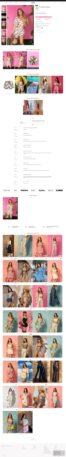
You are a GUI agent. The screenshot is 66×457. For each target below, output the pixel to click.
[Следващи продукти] (64, 85)
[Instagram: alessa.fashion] (3, 447)
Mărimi (37, 12)
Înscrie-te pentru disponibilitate (42, 13)
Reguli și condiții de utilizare (46, 449)
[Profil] (62, 2)
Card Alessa (55, 447)
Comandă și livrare (45, 447)
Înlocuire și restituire (46, 448)
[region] (33, 61)
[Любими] (61, 2)
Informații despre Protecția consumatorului (48, 452)
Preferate (34, 448)
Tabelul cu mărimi (24, 448)
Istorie (55, 448)
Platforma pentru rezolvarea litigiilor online (48, 453)
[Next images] (3, 45)
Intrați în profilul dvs (35, 447)
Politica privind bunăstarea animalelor (47, 451)
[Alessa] (33, 3)
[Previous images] (3, 4)
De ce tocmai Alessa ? (56, 449)
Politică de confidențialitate (46, 450)
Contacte (23, 447)
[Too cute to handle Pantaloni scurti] (3, 9)
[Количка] (64, 2)
